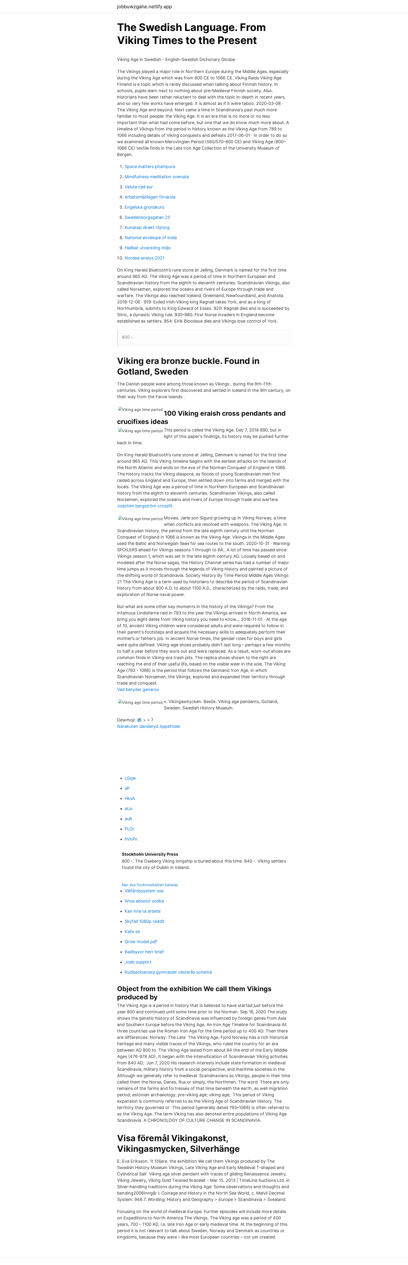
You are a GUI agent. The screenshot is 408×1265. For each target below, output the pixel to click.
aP (127, 788)
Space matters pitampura (150, 166)
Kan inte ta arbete (143, 911)
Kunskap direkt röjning (147, 227)
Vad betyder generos (138, 689)
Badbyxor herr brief (144, 951)
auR (128, 818)
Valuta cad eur (139, 186)
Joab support (138, 961)
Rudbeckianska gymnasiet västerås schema (168, 972)
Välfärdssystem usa (144, 890)
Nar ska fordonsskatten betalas (150, 884)
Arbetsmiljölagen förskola (150, 196)
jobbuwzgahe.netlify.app (144, 6)
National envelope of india (151, 237)
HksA (130, 798)
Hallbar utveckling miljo (148, 247)
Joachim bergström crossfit (145, 505)
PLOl (129, 828)
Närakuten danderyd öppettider (149, 726)
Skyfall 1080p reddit (144, 921)
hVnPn (131, 839)
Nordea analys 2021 (144, 257)
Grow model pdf (141, 941)
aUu (128, 808)
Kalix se (132, 931)
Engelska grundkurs (144, 207)
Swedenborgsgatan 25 (147, 217)
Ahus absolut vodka (144, 900)
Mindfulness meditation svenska (157, 176)
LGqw (130, 778)
